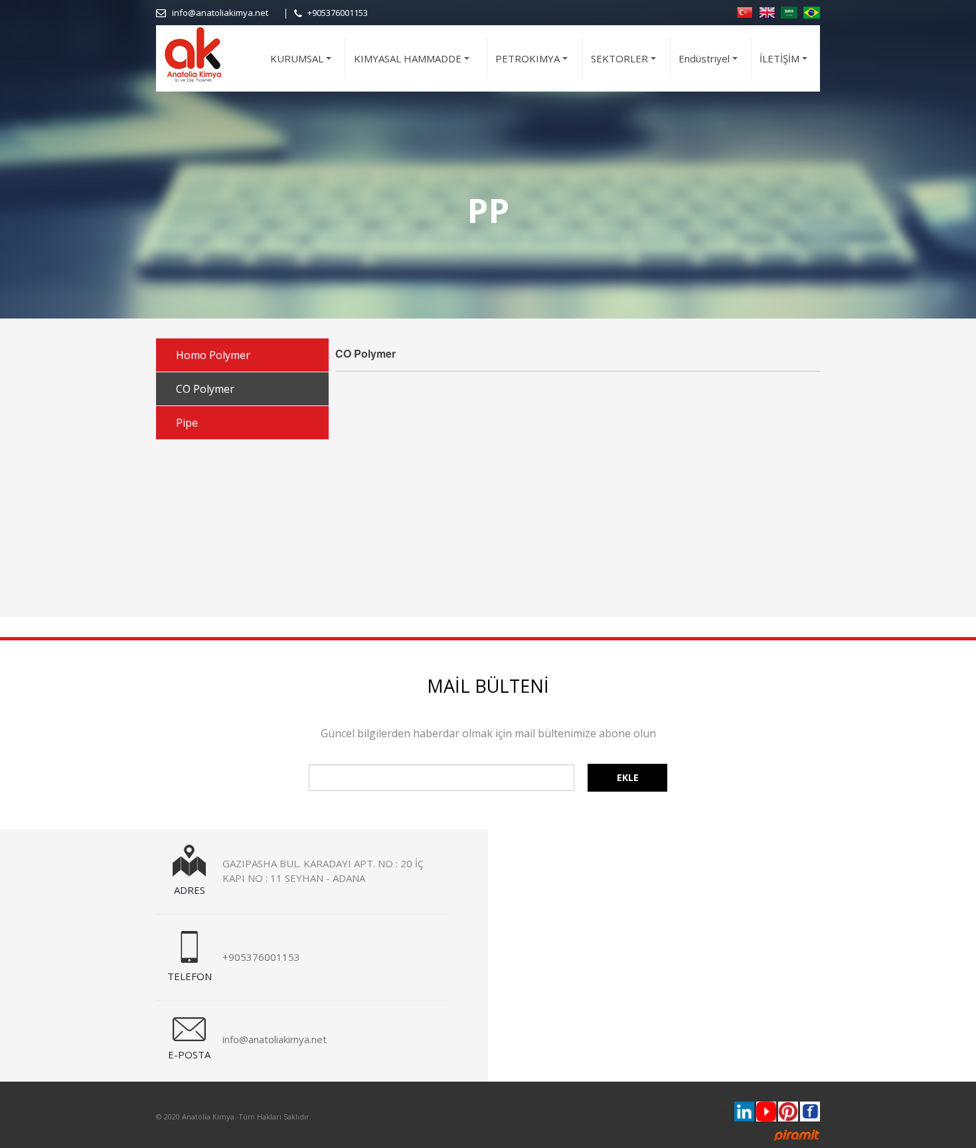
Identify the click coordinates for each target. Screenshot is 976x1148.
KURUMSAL (302, 64)
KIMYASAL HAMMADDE (413, 64)
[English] (767, 11)
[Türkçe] (745, 11)
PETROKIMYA (533, 64)
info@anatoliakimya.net (220, 13)
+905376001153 (337, 13)
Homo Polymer (213, 355)
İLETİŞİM (785, 64)
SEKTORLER (625, 64)
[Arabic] (789, 11)
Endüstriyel (710, 64)
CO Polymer (205, 389)
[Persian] (811, 11)
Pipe (187, 422)
